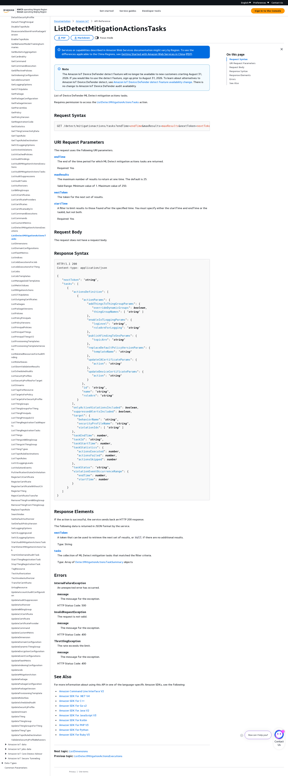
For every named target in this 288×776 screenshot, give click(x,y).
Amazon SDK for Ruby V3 (74, 734)
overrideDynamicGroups (111, 307)
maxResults (61, 174)
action (99, 363)
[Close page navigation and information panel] (281, 49)
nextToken (61, 192)
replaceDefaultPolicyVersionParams (116, 347)
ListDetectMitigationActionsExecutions (98, 756)
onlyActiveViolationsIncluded (97, 407)
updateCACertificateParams (109, 359)
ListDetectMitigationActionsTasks (118, 102)
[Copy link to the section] (52, 115)
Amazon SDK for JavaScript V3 (77, 715)
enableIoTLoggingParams (107, 319)
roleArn (89, 395)
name (87, 391)
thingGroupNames (106, 311)
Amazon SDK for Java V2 (74, 710)
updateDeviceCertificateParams (113, 371)
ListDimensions (78, 751)
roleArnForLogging (108, 327)
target (79, 415)
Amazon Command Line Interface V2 (81, 691)
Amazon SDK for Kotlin (73, 720)
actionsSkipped (90, 459)
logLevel (100, 323)
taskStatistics (85, 447)
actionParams (94, 299)
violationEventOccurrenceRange (98, 471)
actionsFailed (89, 455)
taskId (79, 439)
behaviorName (89, 419)
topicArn (100, 339)
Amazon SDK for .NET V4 (74, 696)
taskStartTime (84, 443)
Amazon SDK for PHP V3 (73, 725)
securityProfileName (94, 423)
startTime (61, 203)
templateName (104, 351)
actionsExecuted (91, 451)
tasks (68, 283)
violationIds (89, 427)
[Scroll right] (163, 10)
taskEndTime (83, 435)
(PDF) (189, 54)
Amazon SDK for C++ (71, 700)
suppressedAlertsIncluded (94, 411)
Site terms (83, 771)
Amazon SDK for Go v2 (73, 705)
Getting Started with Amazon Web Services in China (153, 54)
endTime (59, 156)
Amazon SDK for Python (73, 729)
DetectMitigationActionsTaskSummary (99, 562)
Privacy (72, 771)
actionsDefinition (88, 291)
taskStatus (82, 467)
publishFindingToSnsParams (109, 335)
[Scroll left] (97, 10)
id (85, 387)
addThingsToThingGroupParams (111, 303)
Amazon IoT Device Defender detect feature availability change (153, 82)
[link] (102, 21)
